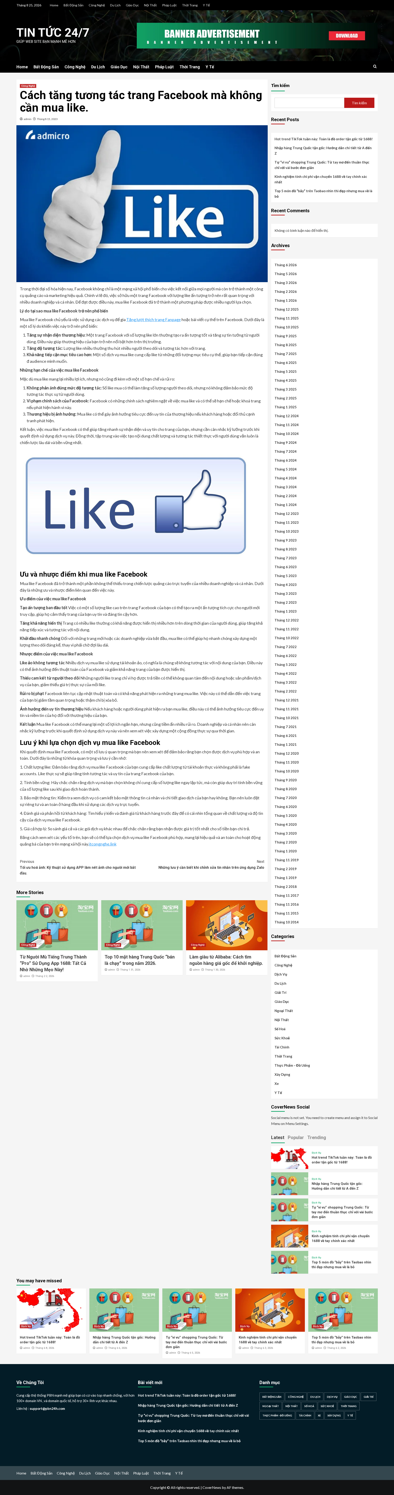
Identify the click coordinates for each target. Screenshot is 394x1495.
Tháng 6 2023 (286, 567)
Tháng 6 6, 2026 (117, 1348)
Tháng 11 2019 (287, 860)
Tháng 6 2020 (286, 807)
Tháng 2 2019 (286, 869)
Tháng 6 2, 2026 (336, 1348)
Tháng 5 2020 (286, 815)
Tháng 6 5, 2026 (190, 1352)
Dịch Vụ (281, 974)
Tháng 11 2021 (287, 709)
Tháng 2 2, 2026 (44, 976)
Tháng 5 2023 (286, 576)
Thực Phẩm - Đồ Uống (277, 1415)
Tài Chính (282, 1047)
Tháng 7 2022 (286, 647)
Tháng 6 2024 (286, 460)
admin (27, 119)
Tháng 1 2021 (286, 744)
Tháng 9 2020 (286, 780)
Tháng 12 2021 (287, 700)
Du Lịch (115, 5)
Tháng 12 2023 (287, 513)
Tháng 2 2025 (286, 398)
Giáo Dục (132, 5)
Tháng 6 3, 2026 (263, 1348)
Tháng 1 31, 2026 (130, 969)
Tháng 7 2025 (286, 354)
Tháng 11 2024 (287, 425)
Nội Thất (150, 5)
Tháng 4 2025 (286, 380)
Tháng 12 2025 (287, 309)
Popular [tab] (296, 1137)
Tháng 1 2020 (286, 851)
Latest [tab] (277, 1137)
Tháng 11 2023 (287, 522)
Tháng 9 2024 (286, 442)
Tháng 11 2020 (287, 762)
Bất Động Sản (73, 5)
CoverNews (211, 1487)
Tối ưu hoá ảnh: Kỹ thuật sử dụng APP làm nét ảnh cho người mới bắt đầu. (78, 867)
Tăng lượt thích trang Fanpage (153, 319)
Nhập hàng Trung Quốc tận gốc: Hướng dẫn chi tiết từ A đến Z (323, 150)
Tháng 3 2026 (286, 283)
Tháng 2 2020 (286, 842)
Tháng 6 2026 (286, 265)
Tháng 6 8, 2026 (44, 1348)
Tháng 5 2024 (286, 469)
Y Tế (206, 5)
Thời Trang (190, 5)
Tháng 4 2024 (286, 478)
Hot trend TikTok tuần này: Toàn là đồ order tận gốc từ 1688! (324, 139)
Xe (277, 1083)
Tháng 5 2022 (286, 664)
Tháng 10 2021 (287, 718)
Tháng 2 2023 (286, 602)
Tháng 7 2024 (286, 451)
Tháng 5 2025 (286, 371)
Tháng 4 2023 (286, 585)
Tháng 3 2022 (286, 682)
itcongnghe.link (103, 843)
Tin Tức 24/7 (52, 33)
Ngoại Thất (284, 1011)
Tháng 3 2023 (286, 593)
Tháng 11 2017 (287, 895)
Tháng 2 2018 (286, 886)
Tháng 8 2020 (286, 789)
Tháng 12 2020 (287, 753)
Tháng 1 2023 (286, 611)
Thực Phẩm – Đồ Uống (292, 1065)
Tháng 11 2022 (287, 629)
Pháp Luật (169, 5)
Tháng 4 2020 (286, 824)
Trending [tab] (316, 1137)
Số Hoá (280, 1029)
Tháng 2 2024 (286, 496)
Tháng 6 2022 (286, 656)
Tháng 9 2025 (286, 336)
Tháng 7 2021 (286, 727)
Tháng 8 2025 (286, 345)
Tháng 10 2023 (287, 531)
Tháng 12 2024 (287, 416)
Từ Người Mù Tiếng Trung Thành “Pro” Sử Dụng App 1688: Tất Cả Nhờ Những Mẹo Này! (53, 963)
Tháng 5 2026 (286, 274)
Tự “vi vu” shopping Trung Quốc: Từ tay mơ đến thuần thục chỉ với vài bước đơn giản (322, 165)
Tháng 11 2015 (287, 913)
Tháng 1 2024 (286, 505)
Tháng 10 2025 (287, 327)
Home (54, 5)
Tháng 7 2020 (286, 798)
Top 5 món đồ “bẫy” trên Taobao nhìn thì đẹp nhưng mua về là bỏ (323, 193)
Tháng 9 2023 (286, 540)
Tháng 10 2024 (287, 434)
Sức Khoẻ (282, 1038)
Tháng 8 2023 (286, 549)
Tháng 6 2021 (286, 735)
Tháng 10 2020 (287, 771)
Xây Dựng (282, 1074)
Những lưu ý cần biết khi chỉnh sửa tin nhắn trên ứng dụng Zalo (211, 864)
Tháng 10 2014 (287, 922)
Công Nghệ (97, 5)
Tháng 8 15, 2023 (47, 119)
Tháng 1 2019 (286, 878)
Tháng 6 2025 (286, 362)
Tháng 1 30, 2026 (215, 969)
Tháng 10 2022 (287, 638)
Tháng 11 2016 (287, 904)
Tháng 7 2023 (286, 558)
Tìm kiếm (280, 85)
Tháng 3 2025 (286, 389)
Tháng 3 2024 (286, 487)
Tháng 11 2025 (287, 318)
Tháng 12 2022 (287, 620)
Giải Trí (280, 992)
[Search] (375, 67)
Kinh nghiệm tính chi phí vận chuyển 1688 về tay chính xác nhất (321, 179)
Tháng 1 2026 (286, 300)
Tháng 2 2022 (286, 691)
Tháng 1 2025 (286, 407)
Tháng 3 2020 (286, 833)
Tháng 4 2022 (286, 673)
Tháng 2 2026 (286, 291)
